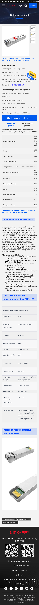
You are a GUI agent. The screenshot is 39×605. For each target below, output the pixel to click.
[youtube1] (22, 589)
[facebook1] (6, 589)
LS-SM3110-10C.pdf (17, 85)
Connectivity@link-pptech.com (14, 1)
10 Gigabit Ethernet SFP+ (10, 522)
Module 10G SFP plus (23, 519)
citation (33, 6)
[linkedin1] (17, 589)
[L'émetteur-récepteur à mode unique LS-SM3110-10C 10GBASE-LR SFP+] (15, 41)
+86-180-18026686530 (21, 566)
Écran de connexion (8, 519)
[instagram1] (27, 589)
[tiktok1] (32, 589)
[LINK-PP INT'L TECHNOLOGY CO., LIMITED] (10, 5)
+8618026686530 (21, 570)
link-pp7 (20, 575)
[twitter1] (11, 589)
